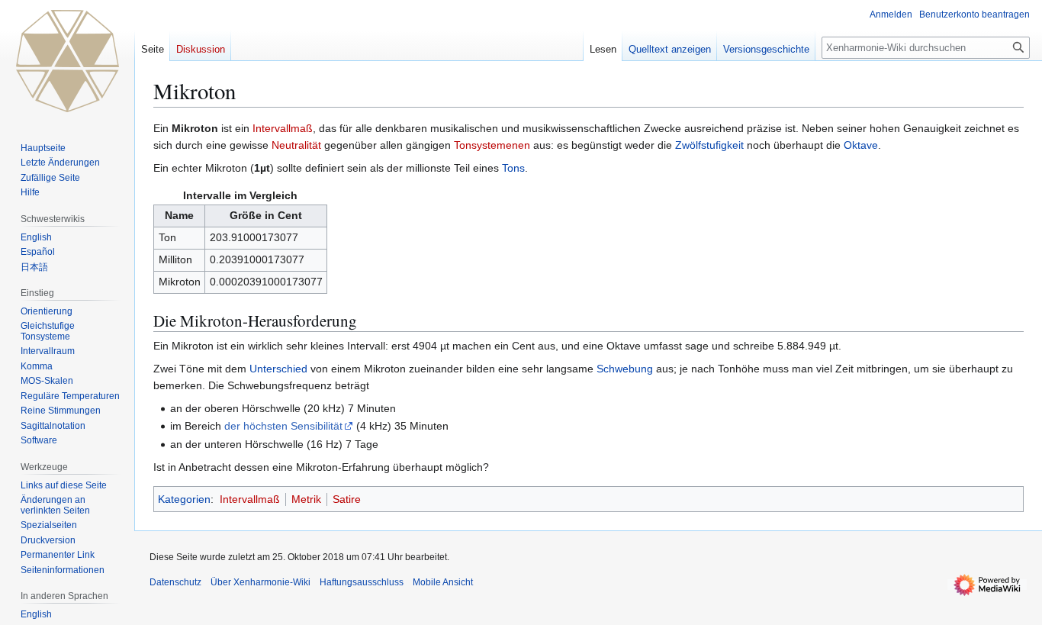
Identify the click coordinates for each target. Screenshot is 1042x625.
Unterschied (278, 368)
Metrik (306, 499)
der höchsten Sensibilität (283, 426)
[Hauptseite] (67, 61)
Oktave (861, 145)
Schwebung (625, 368)
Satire (347, 499)
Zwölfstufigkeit (709, 145)
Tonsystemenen (492, 145)
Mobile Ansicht (443, 582)
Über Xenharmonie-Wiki (260, 582)
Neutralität (296, 145)
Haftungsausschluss (362, 582)
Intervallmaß (282, 128)
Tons (513, 168)
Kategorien (184, 499)
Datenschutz (175, 582)
